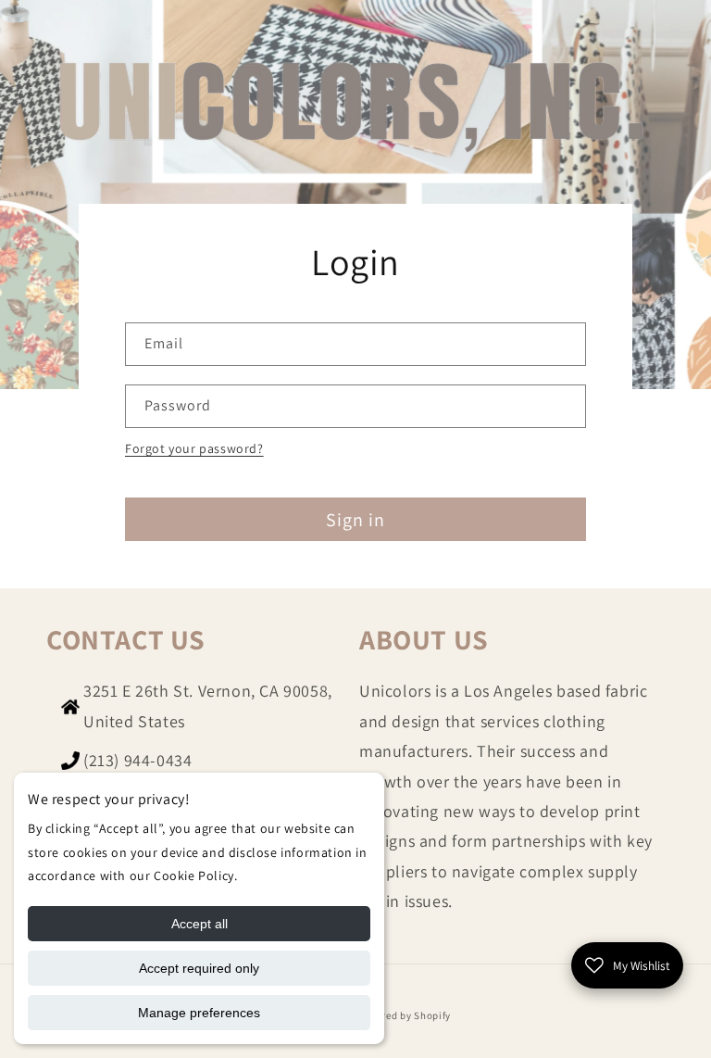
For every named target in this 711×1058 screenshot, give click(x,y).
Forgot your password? (194, 448)
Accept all (199, 923)
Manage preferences (199, 1012)
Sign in (355, 520)
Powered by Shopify (404, 1015)
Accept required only (199, 968)
